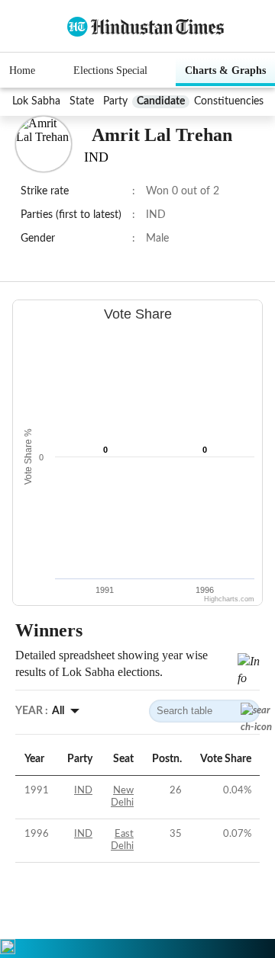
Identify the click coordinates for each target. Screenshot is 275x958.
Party (115, 101)
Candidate (161, 101)
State (82, 101)
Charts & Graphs (225, 70)
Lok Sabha (36, 101)
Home (22, 70)
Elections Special (110, 70)
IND (83, 791)
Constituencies (229, 101)
